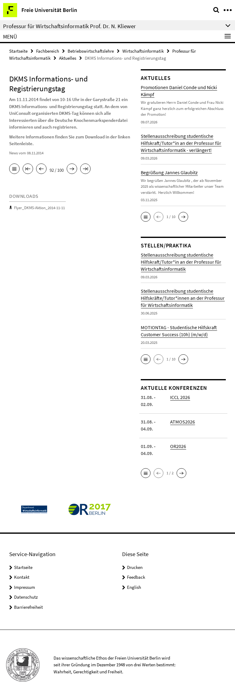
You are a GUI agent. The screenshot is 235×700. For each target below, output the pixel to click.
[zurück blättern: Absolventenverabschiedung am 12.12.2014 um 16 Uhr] (41, 169)
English (134, 587)
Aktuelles (67, 58)
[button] (146, 217)
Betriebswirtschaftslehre (91, 51)
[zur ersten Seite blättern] (28, 169)
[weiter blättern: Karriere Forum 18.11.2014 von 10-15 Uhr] (72, 169)
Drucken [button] (135, 567)
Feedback (136, 577)
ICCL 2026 (180, 397)
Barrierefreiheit (28, 607)
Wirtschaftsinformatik (143, 51)
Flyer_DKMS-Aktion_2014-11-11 (39, 207)
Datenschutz (26, 597)
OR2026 (178, 446)
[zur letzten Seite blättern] (85, 169)
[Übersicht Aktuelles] (14, 169)
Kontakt (21, 577)
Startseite (18, 51)
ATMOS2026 (182, 422)
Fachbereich (47, 51)
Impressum (24, 587)
